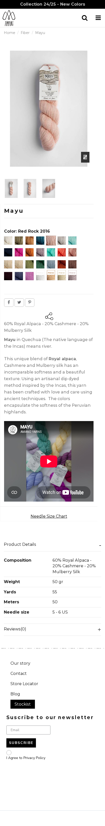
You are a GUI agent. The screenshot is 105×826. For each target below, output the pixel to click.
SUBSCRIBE (21, 742)
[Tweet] (19, 302)
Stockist (23, 704)
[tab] (52, 545)
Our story (20, 663)
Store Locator (24, 683)
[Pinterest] (29, 302)
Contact (18, 673)
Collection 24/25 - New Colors (52, 4)
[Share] (9, 302)
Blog (15, 694)
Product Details (20, 544)
